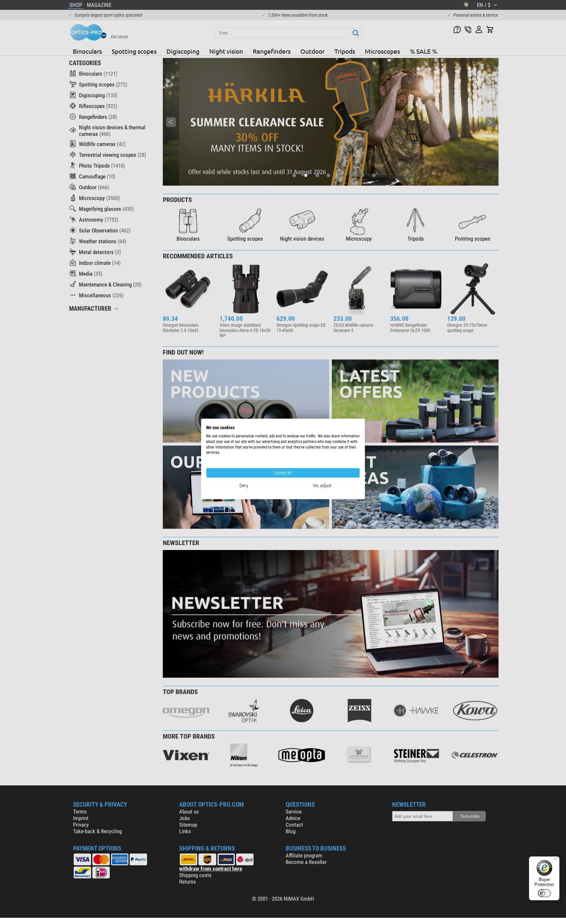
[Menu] (555, 860)
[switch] (544, 893)
